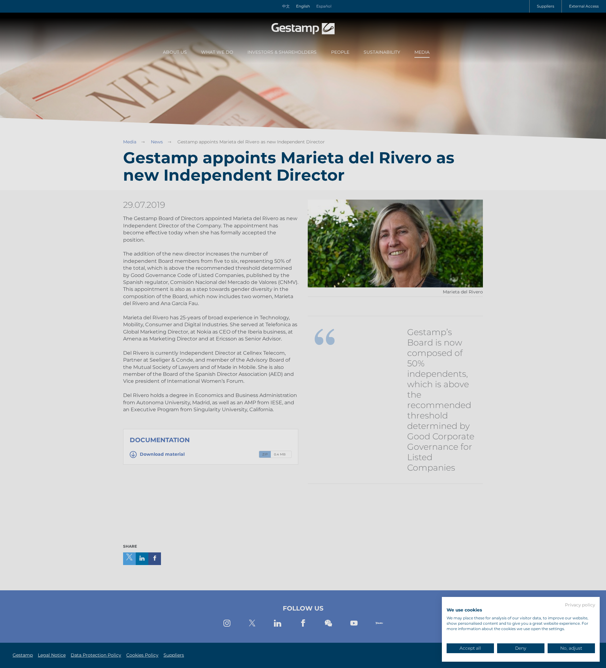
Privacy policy (580, 605)
